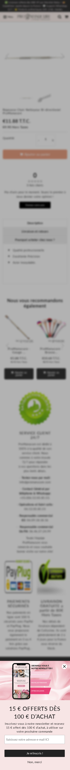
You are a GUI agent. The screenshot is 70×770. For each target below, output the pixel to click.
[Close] (64, 666)
